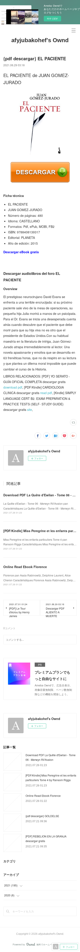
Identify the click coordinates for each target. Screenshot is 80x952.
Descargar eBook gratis (21, 252)
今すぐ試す (52, 18)
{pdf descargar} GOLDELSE (42, 816)
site (29, 409)
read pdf (46, 393)
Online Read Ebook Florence (25, 567)
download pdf (12, 387)
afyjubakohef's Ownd (40, 40)
